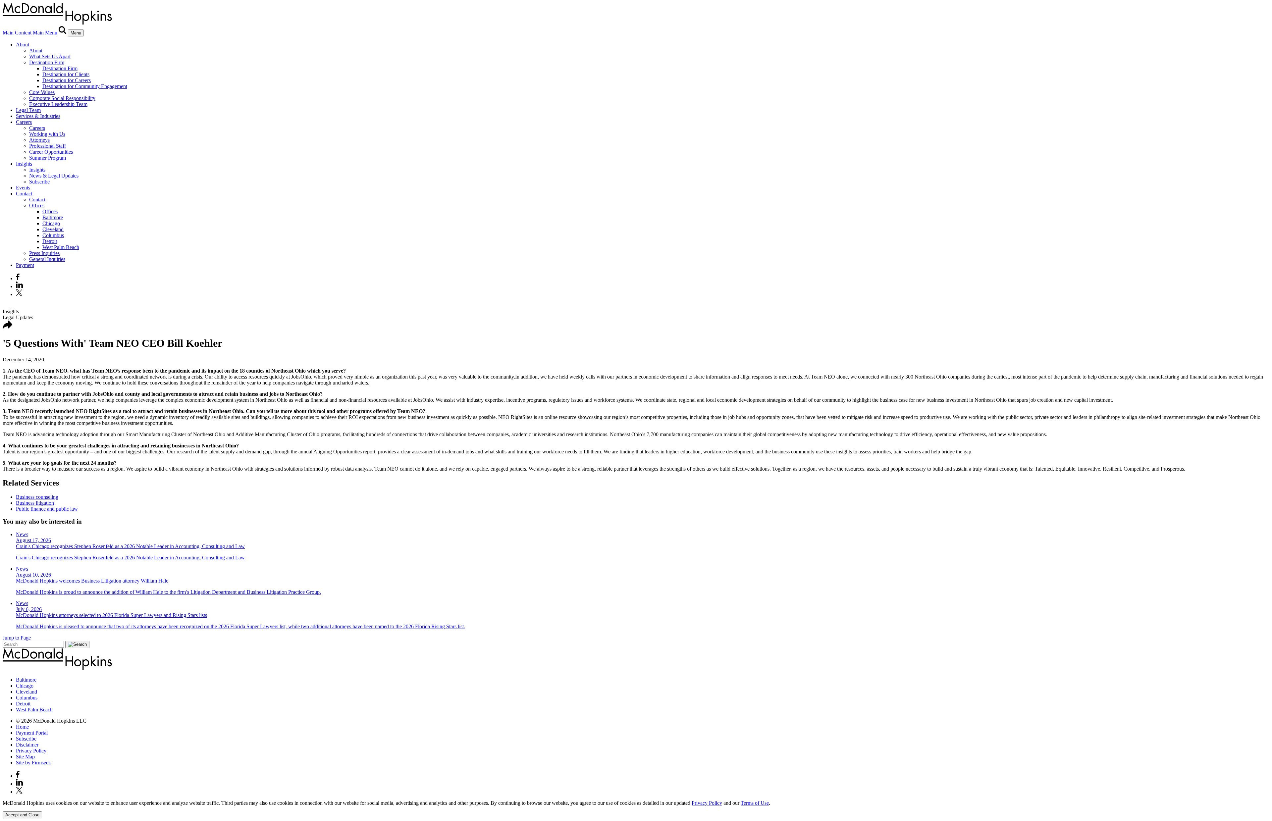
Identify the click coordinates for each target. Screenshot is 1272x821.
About (22, 44)
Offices (36, 205)
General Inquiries (47, 259)
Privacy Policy (31, 750)
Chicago (51, 223)
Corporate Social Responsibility (62, 98)
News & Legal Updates (54, 176)
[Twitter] (20, 294)
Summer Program (47, 158)
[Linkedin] (19, 286)
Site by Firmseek (33, 762)
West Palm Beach (60, 247)
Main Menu (45, 32)
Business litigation (35, 503)
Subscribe (39, 181)
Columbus (53, 235)
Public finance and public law (47, 509)
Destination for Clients (65, 74)
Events (23, 187)
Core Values (42, 92)
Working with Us (47, 134)
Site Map (25, 756)
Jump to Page (17, 638)
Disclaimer (27, 744)
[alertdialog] (636, 809)
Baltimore (52, 217)
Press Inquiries (44, 253)
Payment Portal (32, 733)
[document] (636, 803)
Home (22, 727)
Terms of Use (755, 803)
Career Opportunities (51, 152)
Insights (24, 164)
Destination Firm (46, 62)
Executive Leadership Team (58, 104)
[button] (8, 327)
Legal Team (28, 110)
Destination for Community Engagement (84, 86)
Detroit (49, 241)
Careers (24, 122)
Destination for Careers (66, 80)
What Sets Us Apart (50, 56)
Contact (24, 193)
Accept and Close (22, 814)
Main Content (17, 32)
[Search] (63, 32)
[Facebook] (18, 278)
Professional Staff (47, 146)
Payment (25, 265)
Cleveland (53, 229)
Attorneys (39, 140)
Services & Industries (38, 116)
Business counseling (37, 497)
